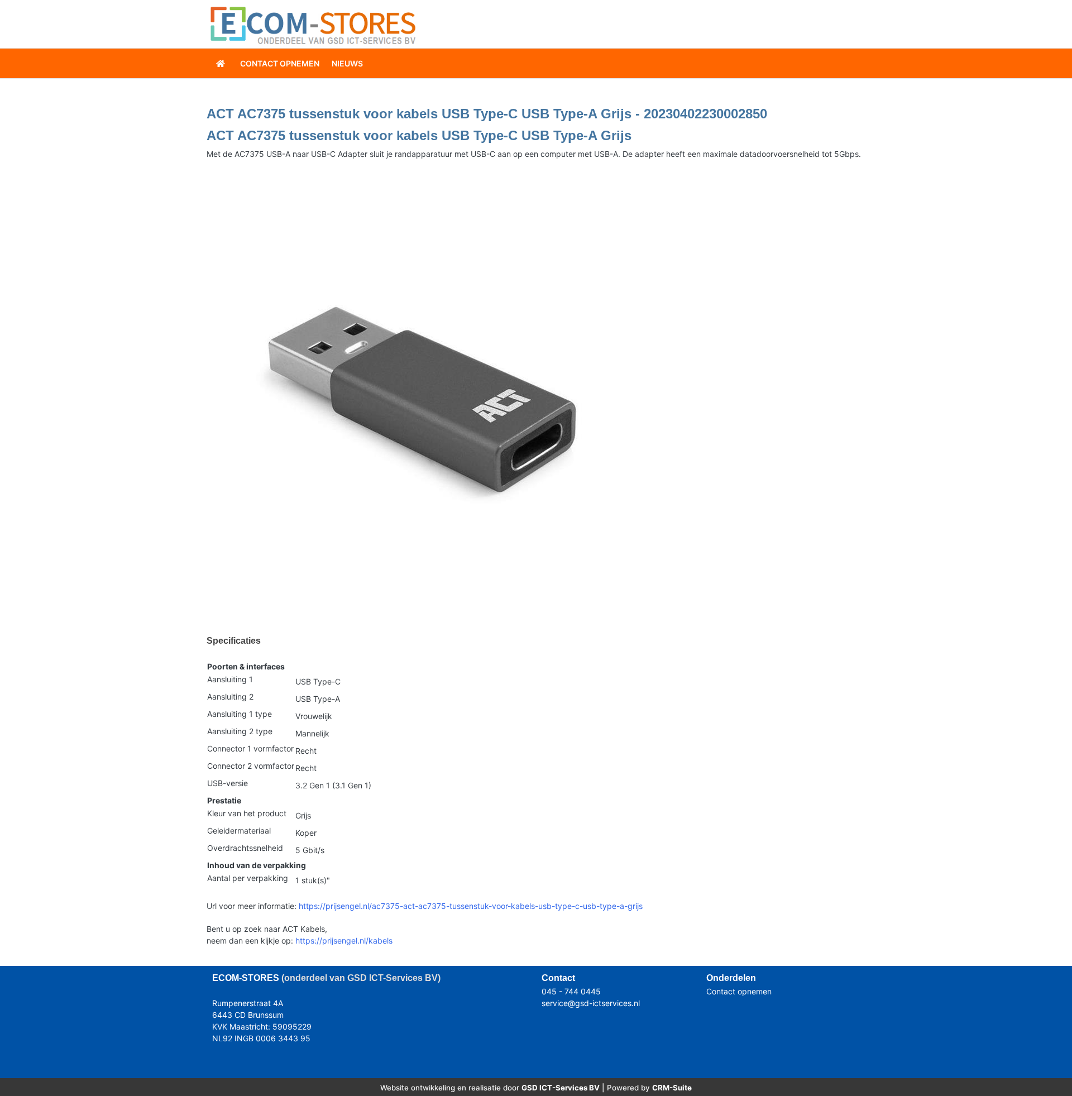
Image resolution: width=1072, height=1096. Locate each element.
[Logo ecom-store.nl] (313, 24)
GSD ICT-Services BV (560, 1087)
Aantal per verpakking (247, 878)
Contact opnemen (739, 991)
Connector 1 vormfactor (250, 748)
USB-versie (227, 783)
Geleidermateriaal (239, 830)
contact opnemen (279, 63)
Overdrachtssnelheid (245, 848)
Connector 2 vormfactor (250, 765)
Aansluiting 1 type (239, 714)
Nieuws (347, 63)
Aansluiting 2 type (239, 731)
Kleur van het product (246, 813)
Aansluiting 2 (230, 696)
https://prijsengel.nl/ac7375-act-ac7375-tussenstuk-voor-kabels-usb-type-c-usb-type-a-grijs (471, 906)
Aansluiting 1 (230, 679)
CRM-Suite (672, 1087)
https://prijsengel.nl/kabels (344, 940)
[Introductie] (221, 63)
